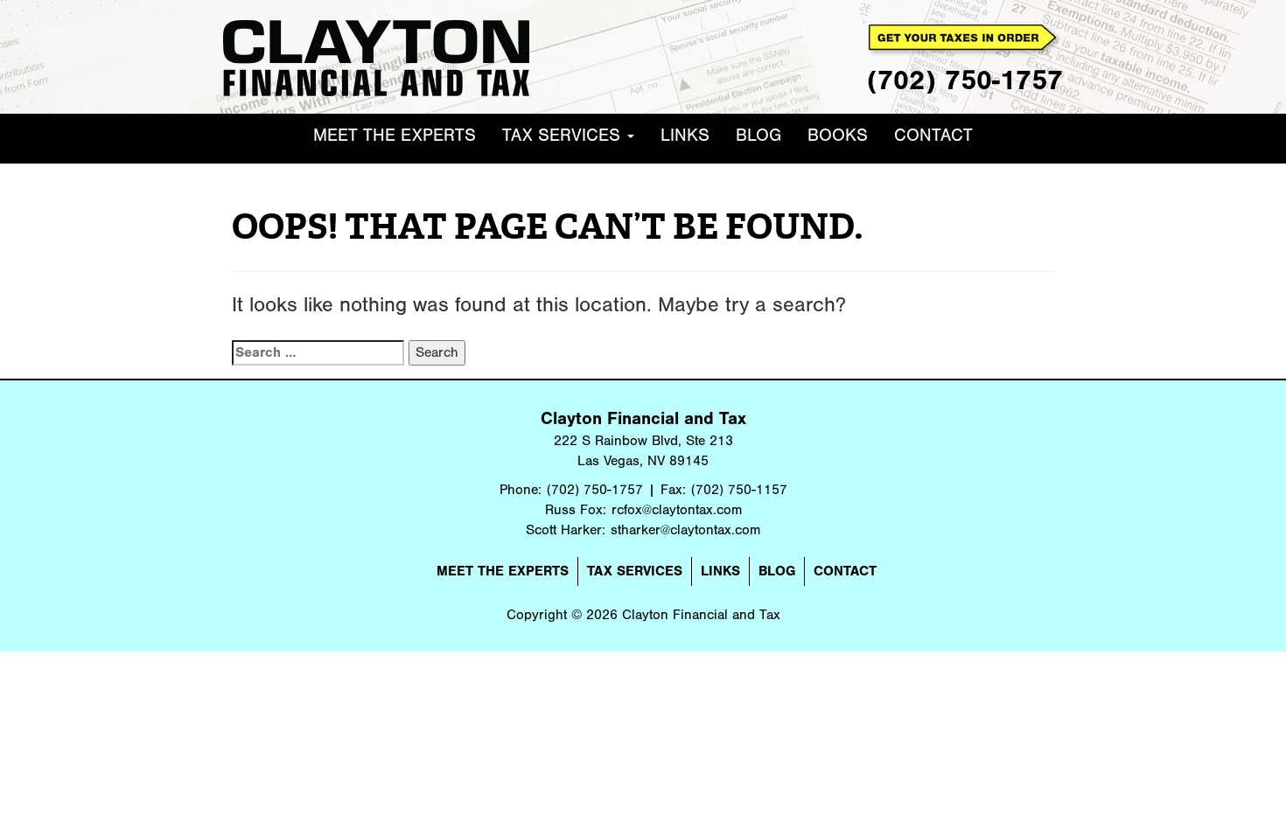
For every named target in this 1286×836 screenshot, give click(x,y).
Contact (933, 135)
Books (837, 135)
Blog (758, 135)
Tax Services (564, 135)
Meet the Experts (394, 135)
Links (684, 135)
